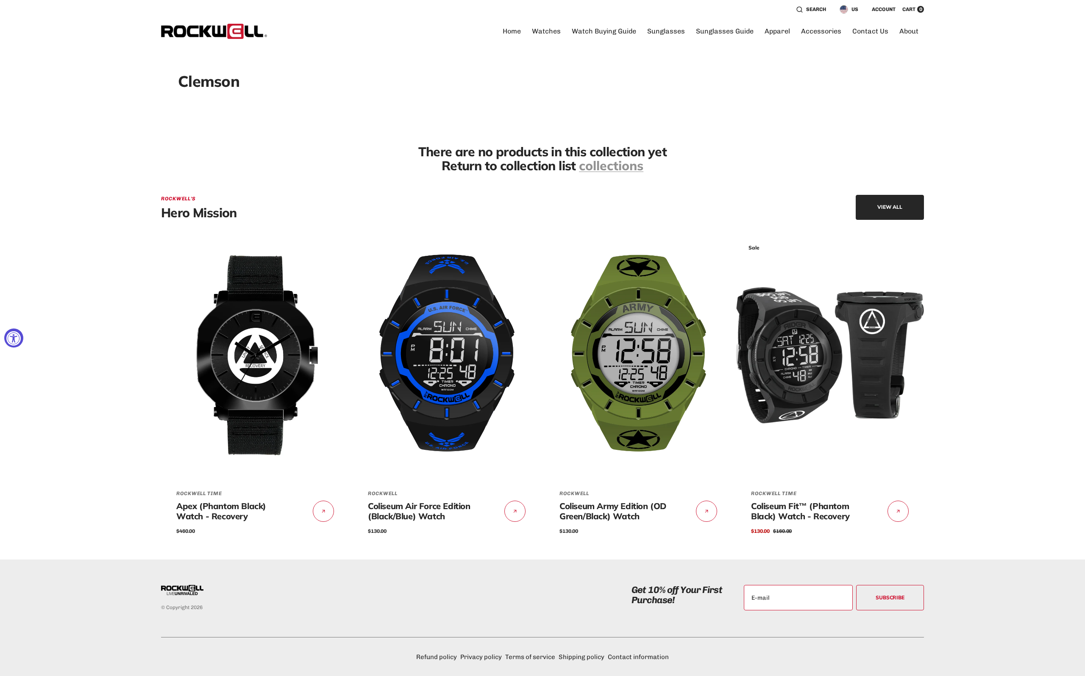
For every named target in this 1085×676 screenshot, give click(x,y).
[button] (811, 9)
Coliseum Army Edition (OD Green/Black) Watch (612, 511)
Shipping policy (581, 657)
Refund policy (436, 657)
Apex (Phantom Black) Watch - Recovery (221, 511)
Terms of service (530, 657)
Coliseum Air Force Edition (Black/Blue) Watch (419, 511)
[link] (255, 355)
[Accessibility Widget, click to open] (13, 338)
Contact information (638, 657)
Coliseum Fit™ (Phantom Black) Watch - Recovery (800, 511)
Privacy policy (481, 657)
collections (611, 166)
